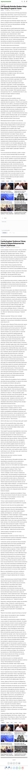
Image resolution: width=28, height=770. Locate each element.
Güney (12, 181)
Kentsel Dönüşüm (18, 181)
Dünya (8, 722)
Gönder (4, 232)
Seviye (15, 722)
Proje (25, 181)
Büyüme (2, 722)
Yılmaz (20, 722)
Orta (11, 722)
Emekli (7, 181)
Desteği (2, 181)
